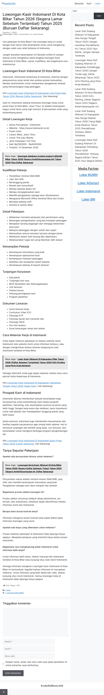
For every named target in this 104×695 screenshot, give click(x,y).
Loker (97, 3)
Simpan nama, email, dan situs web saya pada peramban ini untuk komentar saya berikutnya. (36, 664)
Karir (89, 3)
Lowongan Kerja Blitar (15, 593)
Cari (75, 11)
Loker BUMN (88, 175)
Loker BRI (88, 199)
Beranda (79, 3)
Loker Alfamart (88, 183)
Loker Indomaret (88, 191)
